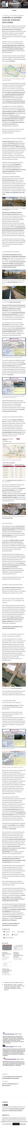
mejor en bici (14, 3)
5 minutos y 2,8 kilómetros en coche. (15, 92)
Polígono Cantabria (10, 988)
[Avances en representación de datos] (7, 947)
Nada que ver (19, 982)
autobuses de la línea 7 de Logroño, (14, 480)
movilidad (7, 985)
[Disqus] (14, 1010)
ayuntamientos (8, 984)
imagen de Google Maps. (16, 688)
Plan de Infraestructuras (11, 705)
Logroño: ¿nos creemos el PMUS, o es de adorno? (7, 970)
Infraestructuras (9, 982)
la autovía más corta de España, (10, 145)
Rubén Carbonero (19, 15)
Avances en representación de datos (6, 954)
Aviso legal (23, 1124)
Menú (14, 10)
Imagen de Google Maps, (12, 282)
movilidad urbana (16, 985)
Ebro (15, 984)
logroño (19, 984)
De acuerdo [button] (16, 1124)
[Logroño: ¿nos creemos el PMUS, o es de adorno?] (7, 964)
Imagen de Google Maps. (7, 518)
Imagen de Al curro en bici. (15, 302)
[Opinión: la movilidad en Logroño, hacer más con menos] (18, 947)
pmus (18, 987)
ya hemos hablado (6, 535)
